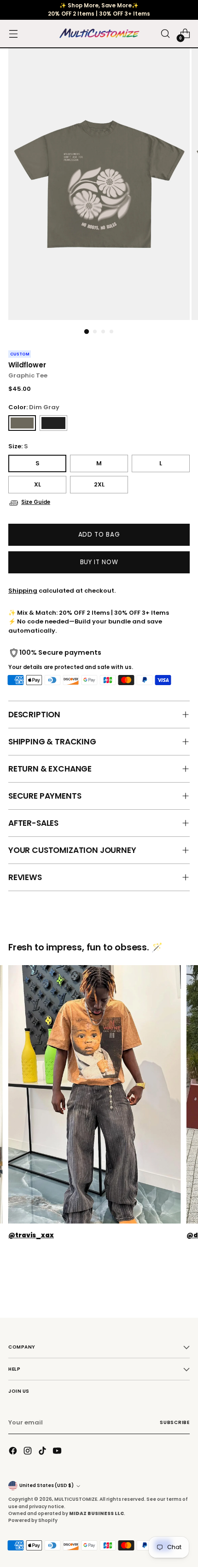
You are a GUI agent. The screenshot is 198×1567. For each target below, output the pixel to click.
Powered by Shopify (33, 1520)
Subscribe (175, 1422)
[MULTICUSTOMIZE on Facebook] (13, 1452)
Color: (33, 407)
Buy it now (99, 562)
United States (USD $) (46, 1485)
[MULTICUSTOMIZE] (99, 34)
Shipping (22, 590)
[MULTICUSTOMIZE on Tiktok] (43, 1452)
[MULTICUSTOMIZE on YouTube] (58, 1452)
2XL (99, 484)
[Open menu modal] (13, 33)
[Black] (53, 423)
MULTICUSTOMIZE (75, 1499)
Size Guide (35, 502)
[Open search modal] (165, 33)
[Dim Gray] (22, 423)
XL (37, 484)
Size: (18, 446)
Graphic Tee (27, 375)
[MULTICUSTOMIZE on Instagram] (28, 1452)
